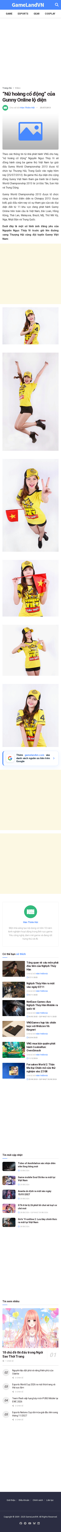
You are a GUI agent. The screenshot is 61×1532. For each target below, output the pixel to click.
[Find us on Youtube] (29, 1523)
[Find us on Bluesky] (34, 1523)
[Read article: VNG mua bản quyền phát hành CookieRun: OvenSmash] (13, 1050)
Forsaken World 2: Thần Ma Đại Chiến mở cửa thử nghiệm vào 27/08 (41, 1068)
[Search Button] (57, 5)
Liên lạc (50, 1500)
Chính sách (38, 1500)
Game (9, 13)
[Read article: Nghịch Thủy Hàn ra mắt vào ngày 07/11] (13, 990)
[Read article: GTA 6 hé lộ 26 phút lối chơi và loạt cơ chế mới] (8, 1208)
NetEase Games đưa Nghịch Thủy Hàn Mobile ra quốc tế (42, 1005)
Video (17, 88)
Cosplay (50, 13)
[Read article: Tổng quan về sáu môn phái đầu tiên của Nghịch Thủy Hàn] (13, 969)
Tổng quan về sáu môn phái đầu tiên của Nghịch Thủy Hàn (42, 966)
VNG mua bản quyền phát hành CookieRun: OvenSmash (41, 1047)
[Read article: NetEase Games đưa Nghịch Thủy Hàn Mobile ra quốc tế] (13, 1008)
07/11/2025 (33, 977)
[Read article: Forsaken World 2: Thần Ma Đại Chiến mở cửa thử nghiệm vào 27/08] (13, 1071)
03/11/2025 (33, 995)
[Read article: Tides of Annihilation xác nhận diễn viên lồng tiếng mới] (8, 1166)
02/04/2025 (33, 1037)
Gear (37, 13)
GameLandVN (28, 5)
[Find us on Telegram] (25, 1523)
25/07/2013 (45, 107)
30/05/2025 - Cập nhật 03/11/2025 (42, 1017)
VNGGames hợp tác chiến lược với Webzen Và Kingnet (41, 1026)
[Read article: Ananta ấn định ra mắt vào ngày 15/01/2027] (8, 1194)
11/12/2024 (33, 1058)
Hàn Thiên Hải (27, 107)
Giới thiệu (11, 1500)
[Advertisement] (30, 51)
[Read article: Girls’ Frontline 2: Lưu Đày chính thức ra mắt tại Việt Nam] (8, 1222)
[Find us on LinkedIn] (38, 1523)
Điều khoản (24, 1500)
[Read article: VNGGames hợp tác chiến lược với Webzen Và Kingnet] (13, 1029)
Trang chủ (7, 88)
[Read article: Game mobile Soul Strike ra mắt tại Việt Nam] (8, 1180)
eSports (23, 13)
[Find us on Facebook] (21, 1523)
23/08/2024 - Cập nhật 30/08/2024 (42, 1079)
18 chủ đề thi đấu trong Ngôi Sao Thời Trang (22, 1354)
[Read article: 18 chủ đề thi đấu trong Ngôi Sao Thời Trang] (30, 1328)
